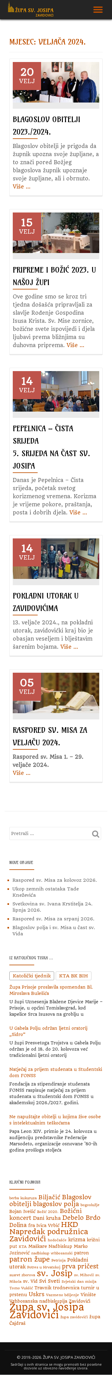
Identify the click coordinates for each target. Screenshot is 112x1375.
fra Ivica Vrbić (43, 1225)
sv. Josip (54, 1273)
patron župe (29, 1259)
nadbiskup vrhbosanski (51, 1253)
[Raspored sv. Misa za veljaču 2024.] (56, 692)
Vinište (88, 1294)
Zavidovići (79, 1301)
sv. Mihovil (84, 1275)
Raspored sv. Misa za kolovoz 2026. (54, 880)
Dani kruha (47, 1218)
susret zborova (22, 1275)
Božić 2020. (47, 1212)
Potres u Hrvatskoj (43, 1267)
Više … (21, 187)
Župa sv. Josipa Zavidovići (46, 1311)
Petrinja (58, 1260)
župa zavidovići (74, 1317)
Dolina (18, 1225)
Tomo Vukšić (21, 1288)
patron (81, 1252)
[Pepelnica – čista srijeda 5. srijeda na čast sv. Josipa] (56, 391)
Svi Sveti (49, 1281)
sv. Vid (30, 1281)
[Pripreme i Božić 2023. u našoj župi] (56, 232)
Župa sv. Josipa (34, 10)
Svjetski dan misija (79, 1281)
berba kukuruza (23, 1198)
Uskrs (36, 1294)
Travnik (43, 1287)
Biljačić (49, 1197)
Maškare (37, 1246)
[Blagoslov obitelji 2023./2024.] (56, 81)
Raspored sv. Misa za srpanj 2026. (53, 919)
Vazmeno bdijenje (62, 1295)
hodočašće (57, 1240)
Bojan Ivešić (22, 1211)
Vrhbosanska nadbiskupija (38, 1301)
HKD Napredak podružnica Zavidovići (48, 1231)
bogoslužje (90, 1205)
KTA (23, 1246)
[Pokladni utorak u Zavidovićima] (56, 558)
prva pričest (80, 1266)
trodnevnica (66, 1287)
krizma (76, 1240)
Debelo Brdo (81, 1217)
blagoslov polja (56, 1204)
